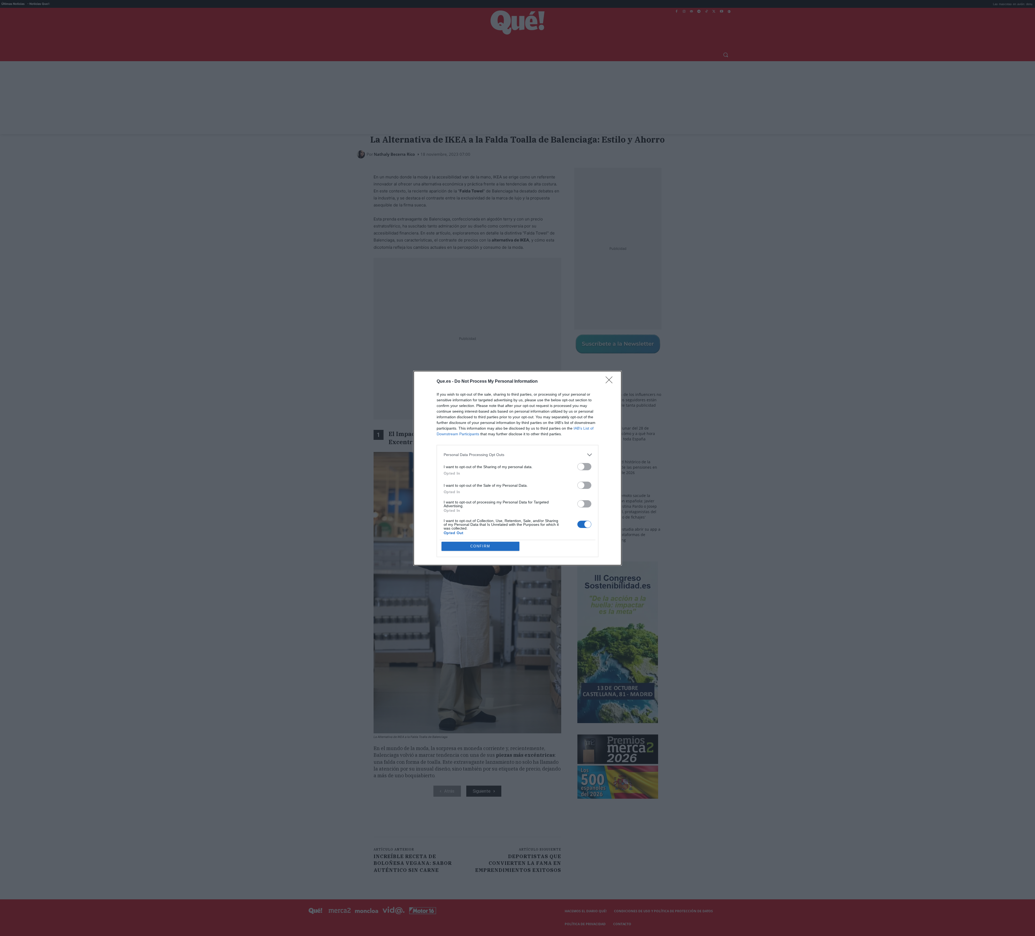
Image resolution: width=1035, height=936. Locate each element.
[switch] (584, 466)
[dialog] (517, 468)
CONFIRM (480, 546)
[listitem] (517, 455)
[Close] (611, 382)
